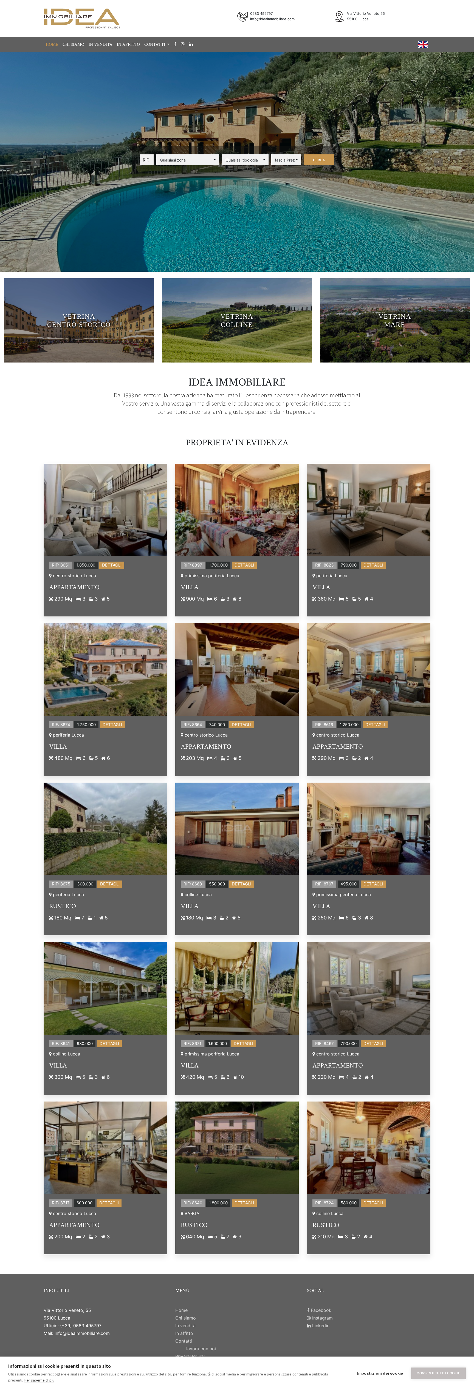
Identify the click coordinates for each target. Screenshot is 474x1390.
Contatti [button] (155, 44)
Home (52, 44)
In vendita (100, 44)
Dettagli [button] (112, 565)
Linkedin (320, 1325)
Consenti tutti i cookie (438, 1373)
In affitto (128, 44)
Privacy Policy (190, 1356)
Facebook (320, 1310)
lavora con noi (201, 1348)
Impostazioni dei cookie (380, 1373)
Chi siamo (73, 44)
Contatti (183, 1341)
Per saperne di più (39, 1380)
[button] (187, 159)
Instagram (322, 1318)
